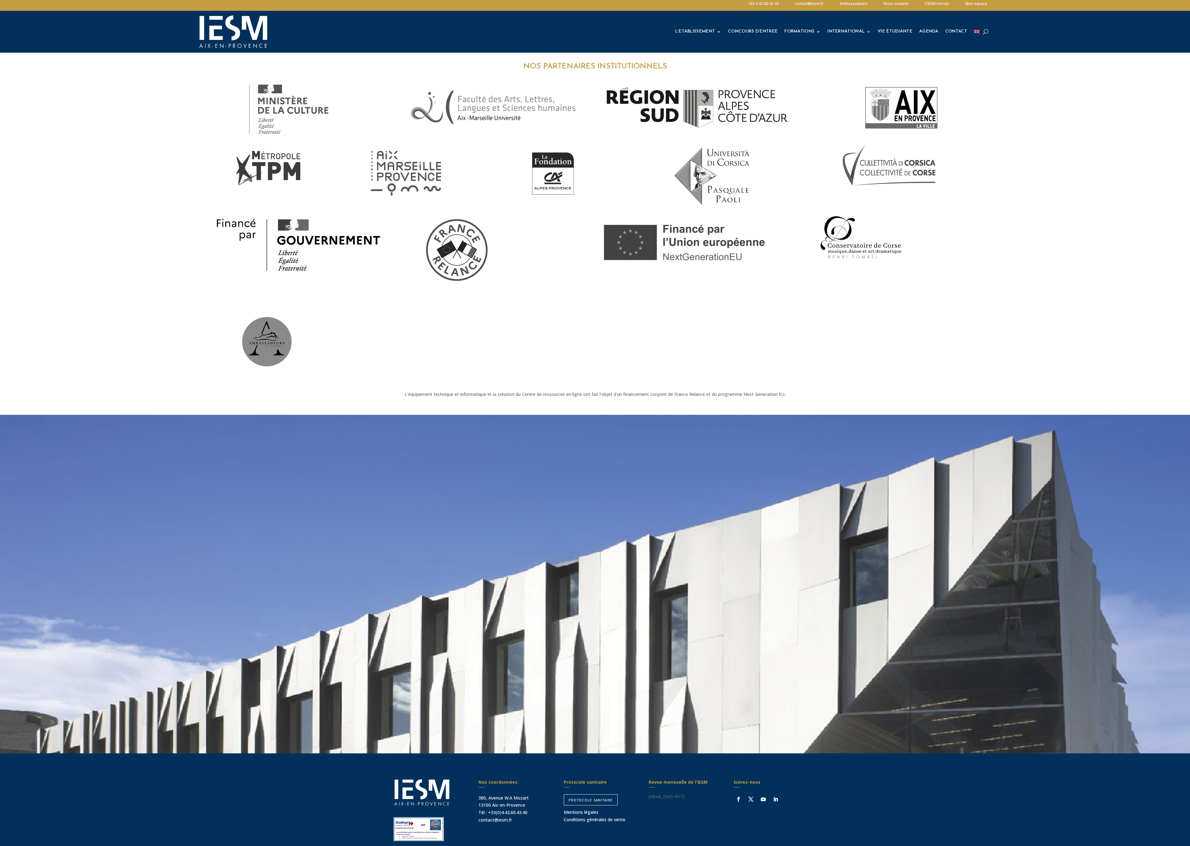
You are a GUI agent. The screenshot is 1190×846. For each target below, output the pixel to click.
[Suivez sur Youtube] (763, 799)
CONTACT (956, 31)
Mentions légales (581, 812)
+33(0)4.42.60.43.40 (507, 812)
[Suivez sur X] (751, 799)
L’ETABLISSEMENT (695, 31)
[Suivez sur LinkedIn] (776, 799)
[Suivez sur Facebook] (738, 799)
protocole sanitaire (591, 799)
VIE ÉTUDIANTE (895, 31)
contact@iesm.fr (495, 820)
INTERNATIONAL (846, 31)
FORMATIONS (799, 31)
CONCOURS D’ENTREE (753, 31)
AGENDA (928, 31)
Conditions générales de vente (594, 819)
